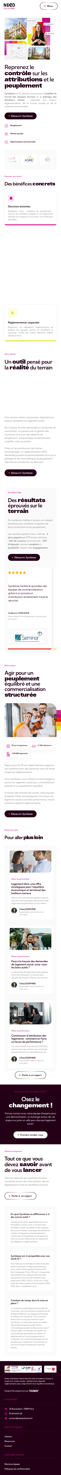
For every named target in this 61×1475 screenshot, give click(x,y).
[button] (49, 6)
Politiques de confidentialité (17, 1469)
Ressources (10, 1441)
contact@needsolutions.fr (21, 1418)
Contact (8, 1446)
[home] (9, 6)
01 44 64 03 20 (15, 1413)
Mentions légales (12, 1464)
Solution (8, 1436)
